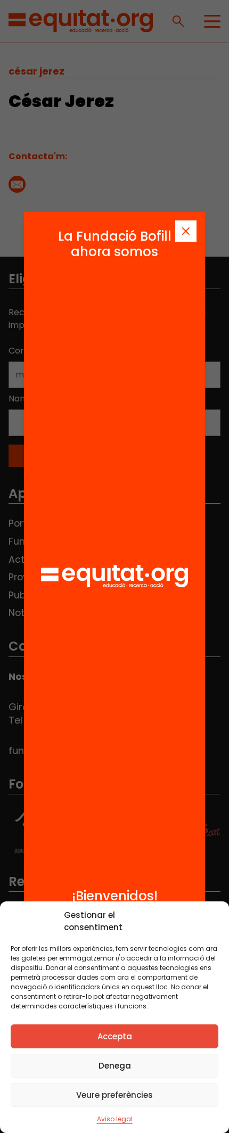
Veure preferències (114, 1095)
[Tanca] (186, 231)
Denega (115, 1065)
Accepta (114, 1036)
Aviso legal (115, 1118)
